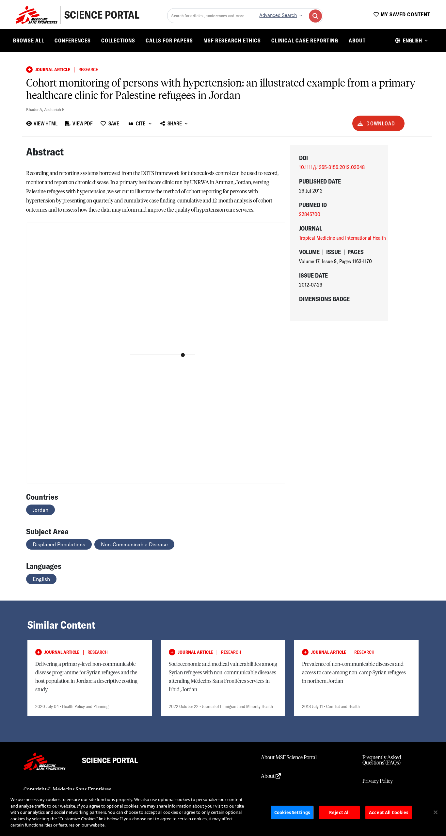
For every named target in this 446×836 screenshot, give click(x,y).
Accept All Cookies (388, 812)
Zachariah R (54, 109)
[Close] (435, 812)
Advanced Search (278, 15)
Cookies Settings (292, 812)
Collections (118, 40)
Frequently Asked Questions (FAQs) (381, 760)
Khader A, (35, 109)
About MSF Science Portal (289, 757)
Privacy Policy (377, 781)
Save (113, 123)
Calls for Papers (169, 40)
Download (380, 123)
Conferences (73, 40)
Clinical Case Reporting (304, 40)
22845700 (309, 214)
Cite (140, 123)
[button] (411, 40)
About (357, 40)
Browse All (28, 40)
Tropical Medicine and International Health (342, 237)
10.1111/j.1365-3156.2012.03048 (332, 167)
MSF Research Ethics (232, 40)
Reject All (339, 812)
